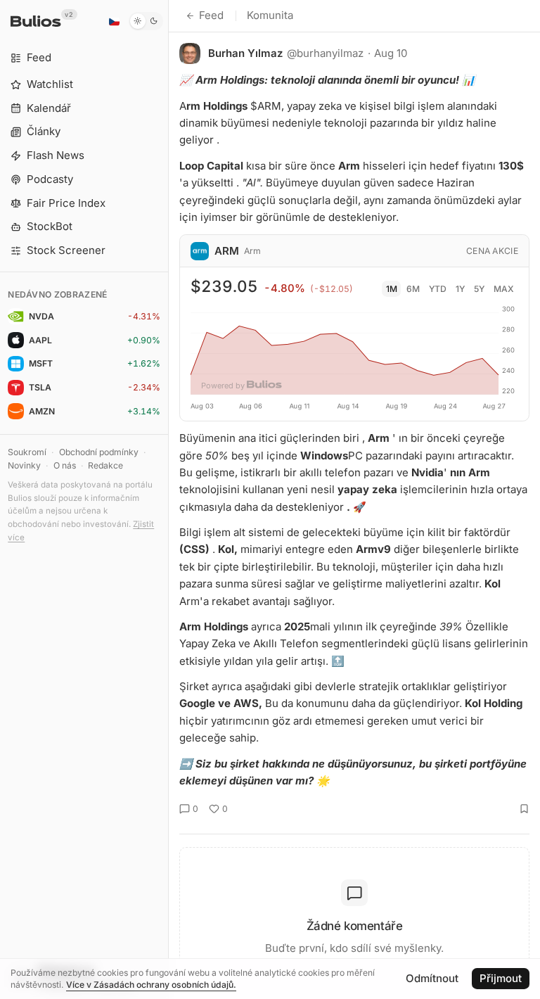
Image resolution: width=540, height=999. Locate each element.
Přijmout (501, 978)
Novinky (24, 465)
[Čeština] (114, 21)
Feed (211, 15)
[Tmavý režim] (146, 21)
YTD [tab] (437, 289)
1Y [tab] (460, 289)
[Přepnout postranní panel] (168, 499)
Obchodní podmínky (99, 452)
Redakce (105, 465)
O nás (64, 465)
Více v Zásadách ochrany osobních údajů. (151, 984)
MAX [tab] (504, 289)
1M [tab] (391, 289)
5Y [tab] (479, 289)
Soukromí (27, 452)
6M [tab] (413, 289)
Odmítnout (432, 978)
